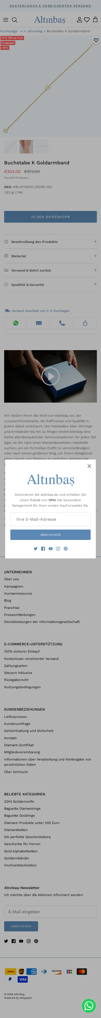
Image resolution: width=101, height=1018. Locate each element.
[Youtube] (51, 549)
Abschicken (50, 535)
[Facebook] (43, 549)
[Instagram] (58, 549)
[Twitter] (36, 549)
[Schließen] (89, 466)
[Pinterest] (66, 549)
